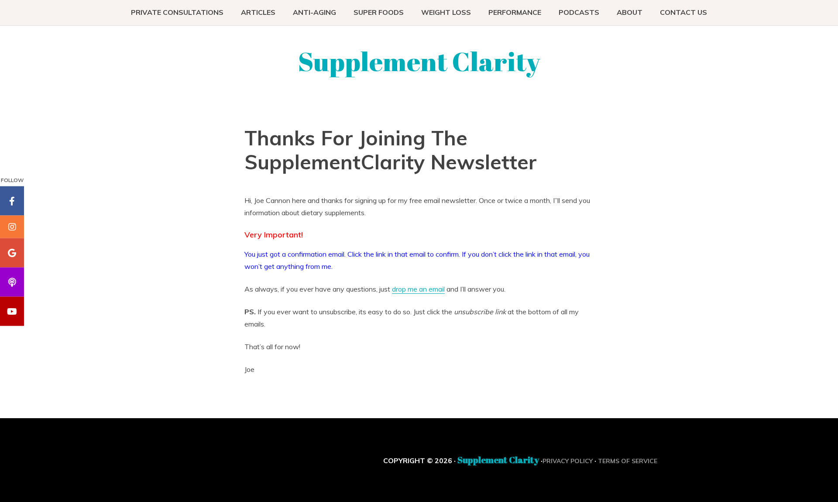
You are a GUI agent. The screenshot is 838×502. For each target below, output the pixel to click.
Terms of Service (627, 461)
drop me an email (418, 289)
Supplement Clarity (419, 61)
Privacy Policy (568, 461)
